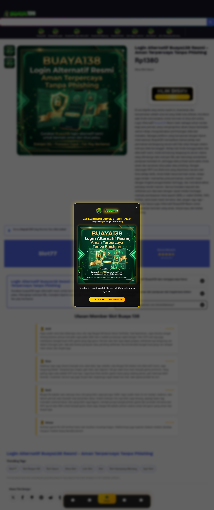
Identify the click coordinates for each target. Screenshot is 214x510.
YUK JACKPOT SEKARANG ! (107, 299)
